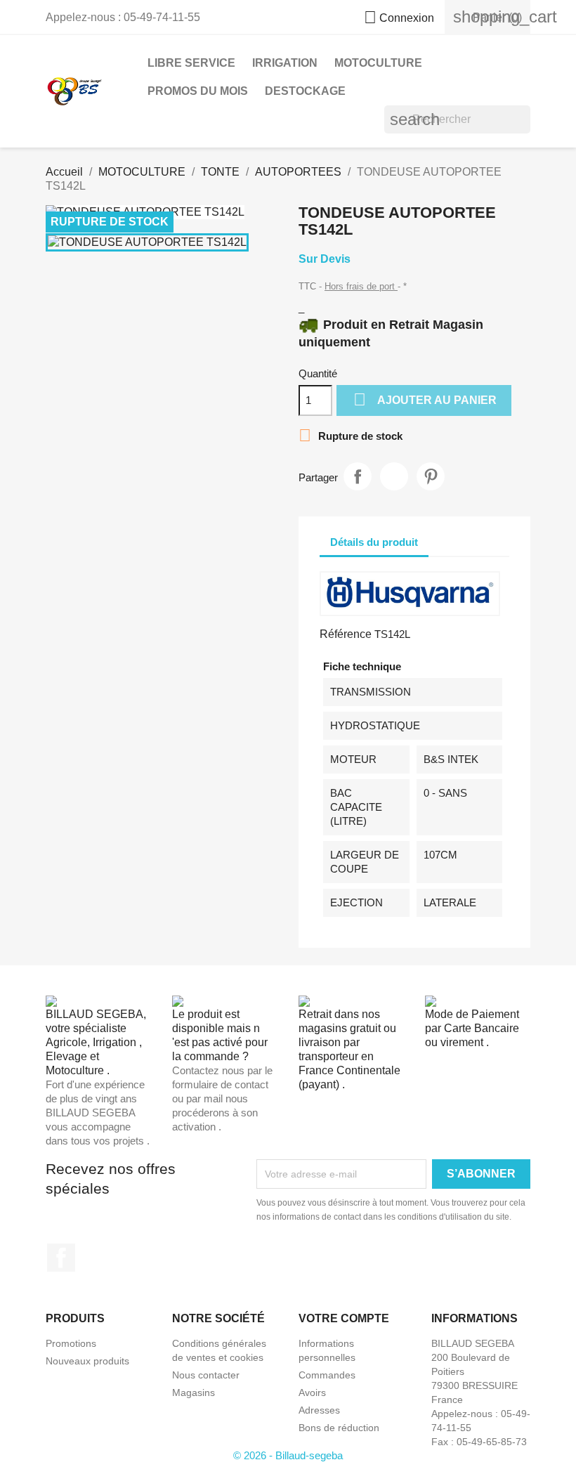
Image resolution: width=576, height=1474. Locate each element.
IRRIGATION (285, 63)
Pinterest (431, 476)
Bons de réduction (339, 1427)
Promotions (71, 1343)
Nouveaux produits (87, 1361)
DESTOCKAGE (305, 91)
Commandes (327, 1375)
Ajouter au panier (425, 399)
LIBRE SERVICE (191, 63)
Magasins (193, 1392)
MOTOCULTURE (378, 63)
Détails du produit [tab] (374, 542)
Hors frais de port (361, 286)
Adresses (319, 1410)
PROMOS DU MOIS (198, 91)
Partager (357, 476)
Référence (346, 634)
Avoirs (312, 1392)
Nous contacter (206, 1375)
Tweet (394, 476)
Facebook (61, 1258)
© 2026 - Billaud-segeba (288, 1455)
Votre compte (344, 1318)
